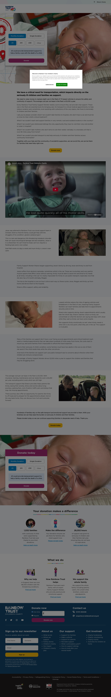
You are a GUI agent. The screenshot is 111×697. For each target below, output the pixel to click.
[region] (56, 79)
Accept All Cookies (62, 84)
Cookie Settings (50, 84)
